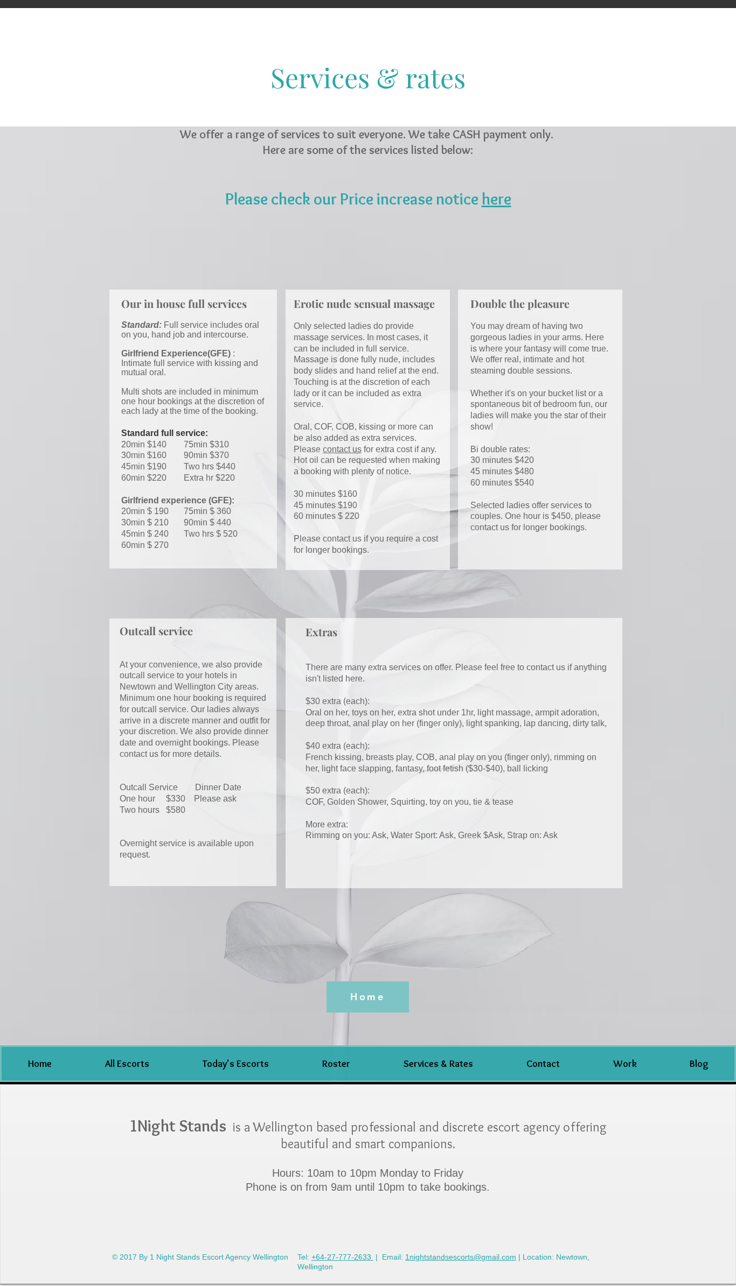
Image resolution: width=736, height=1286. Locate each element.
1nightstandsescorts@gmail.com (460, 1257)
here (496, 199)
